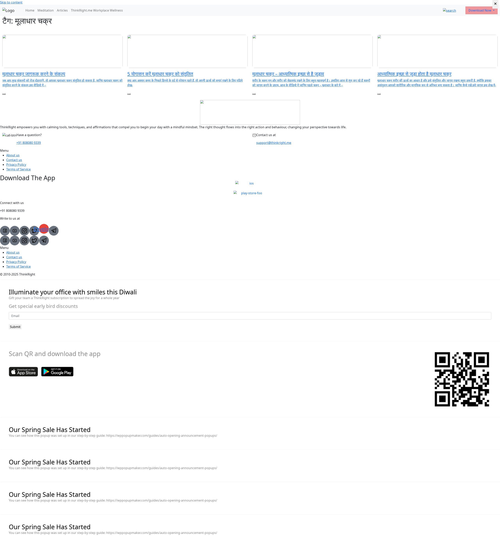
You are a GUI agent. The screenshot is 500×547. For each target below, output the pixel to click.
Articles (62, 10)
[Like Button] (3, 94)
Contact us (14, 160)
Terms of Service (18, 169)
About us (13, 155)
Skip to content (11, 2)
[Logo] (8, 10)
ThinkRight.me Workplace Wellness (97, 10)
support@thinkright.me (273, 143)
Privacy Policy (16, 164)
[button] (250, 150)
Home (29, 10)
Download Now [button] (480, 10)
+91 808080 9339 (28, 143)
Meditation (46, 10)
